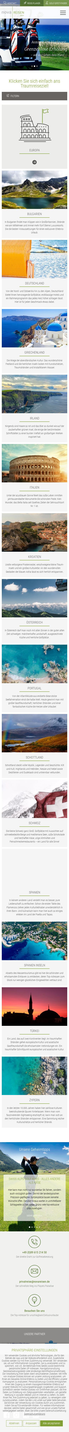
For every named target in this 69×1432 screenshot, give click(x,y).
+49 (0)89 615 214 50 (34, 1252)
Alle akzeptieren (51, 1423)
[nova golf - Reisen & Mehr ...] (13, 12)
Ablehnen (14, 1423)
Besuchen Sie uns (34, 1311)
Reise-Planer (33, 3)
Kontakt (11, 3)
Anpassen (31, 1423)
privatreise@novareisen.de (34, 1281)
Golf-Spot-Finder (58, 3)
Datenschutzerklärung (34, 1413)
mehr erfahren (34, 1215)
